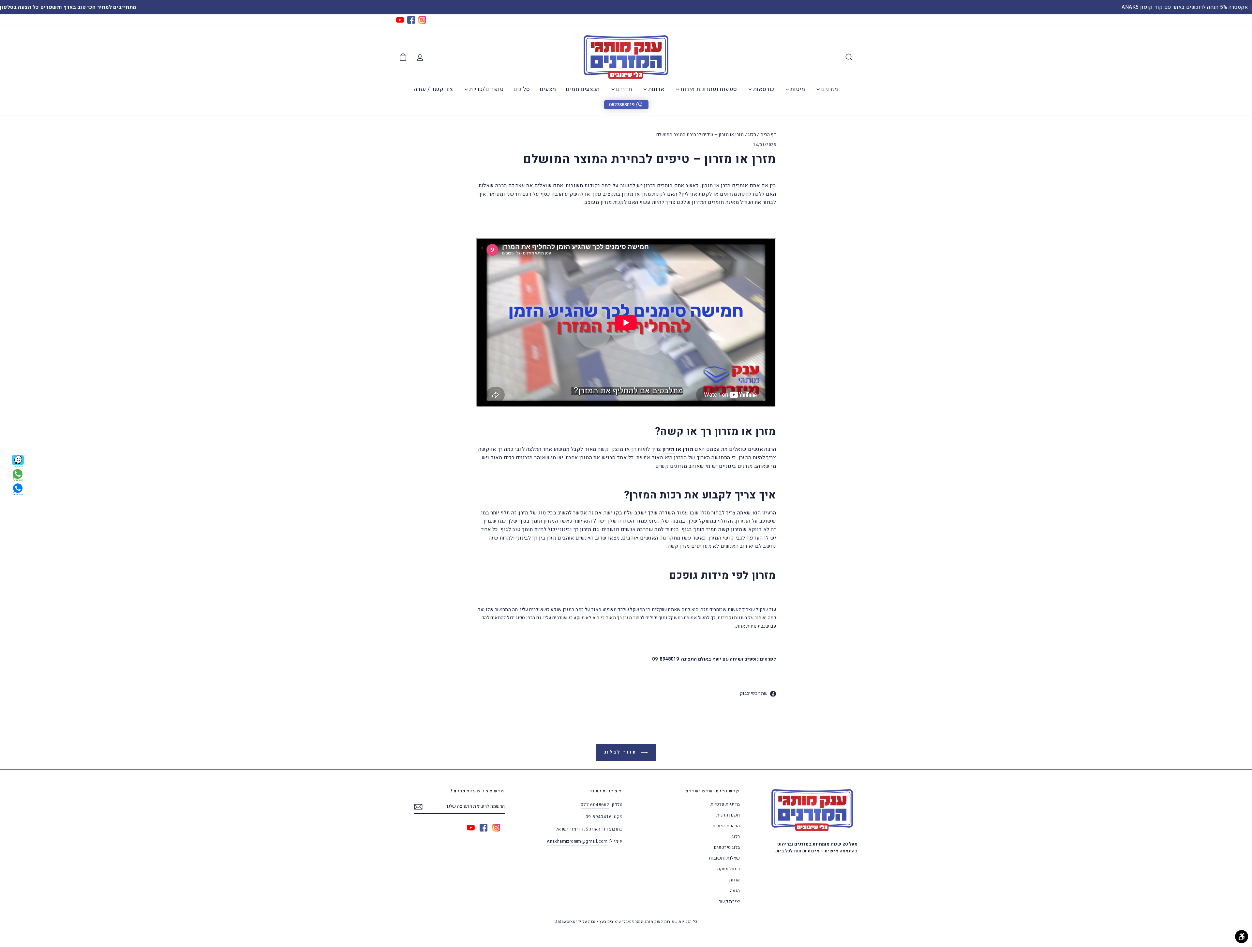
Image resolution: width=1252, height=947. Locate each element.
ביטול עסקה (728, 869)
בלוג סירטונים (727, 847)
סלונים (521, 89)
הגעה (735, 891)
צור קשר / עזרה (433, 89)
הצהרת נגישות (726, 826)
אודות (734, 880)
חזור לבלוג (621, 752)
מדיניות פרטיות (725, 804)
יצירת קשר (729, 901)
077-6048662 (595, 805)
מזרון (669, 449)
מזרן (627, 617)
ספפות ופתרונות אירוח (708, 89)
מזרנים (829, 89)
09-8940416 (599, 817)
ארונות (655, 89)
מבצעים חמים (583, 89)
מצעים (548, 89)
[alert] (626, 104)
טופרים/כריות (485, 89)
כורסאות (763, 89)
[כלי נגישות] (1241, 936)
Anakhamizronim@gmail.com (577, 841)
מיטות (797, 89)
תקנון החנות (728, 815)
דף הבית (768, 134)
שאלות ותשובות (724, 858)
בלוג (752, 134)
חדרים (623, 89)
